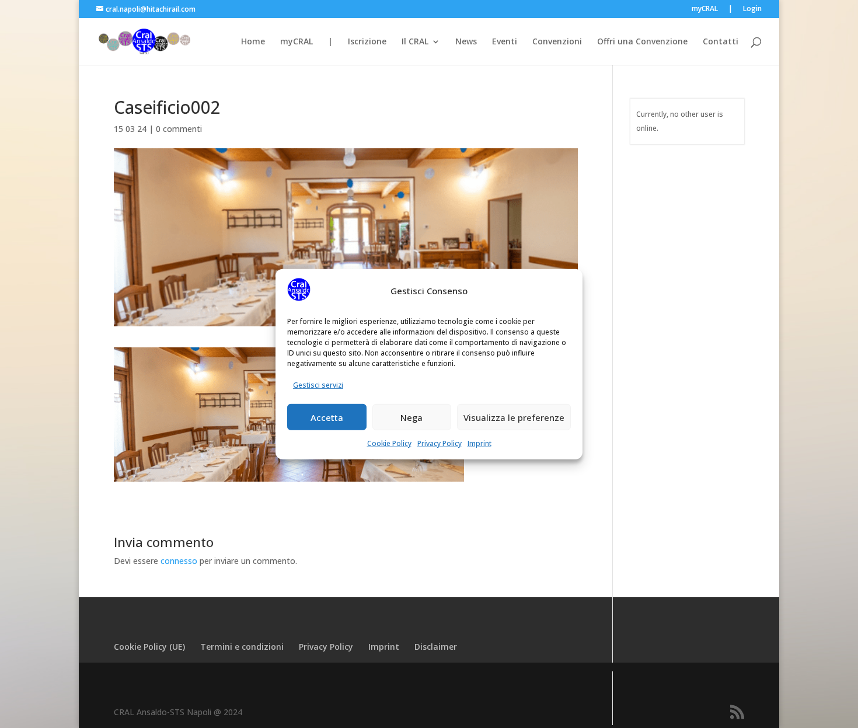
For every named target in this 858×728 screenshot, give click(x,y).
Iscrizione (367, 42)
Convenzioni (557, 42)
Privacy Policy (439, 443)
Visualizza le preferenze (513, 417)
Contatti (720, 42)
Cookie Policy (389, 443)
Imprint (479, 443)
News (466, 42)
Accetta (327, 417)
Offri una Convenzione (642, 42)
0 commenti (179, 128)
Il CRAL (415, 42)
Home (253, 42)
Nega (411, 417)
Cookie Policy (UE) (149, 646)
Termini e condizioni (242, 646)
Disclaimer (435, 646)
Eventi (504, 42)
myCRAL (705, 9)
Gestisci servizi (318, 385)
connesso (179, 560)
